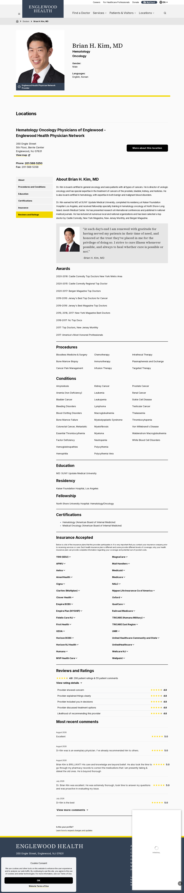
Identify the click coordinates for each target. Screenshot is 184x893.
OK (39, 880)
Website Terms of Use (39, 886)
